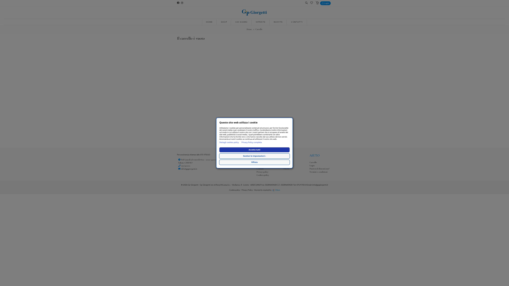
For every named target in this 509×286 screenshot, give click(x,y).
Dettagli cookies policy (229, 142)
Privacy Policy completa (252, 142)
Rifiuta (254, 162)
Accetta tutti (254, 150)
